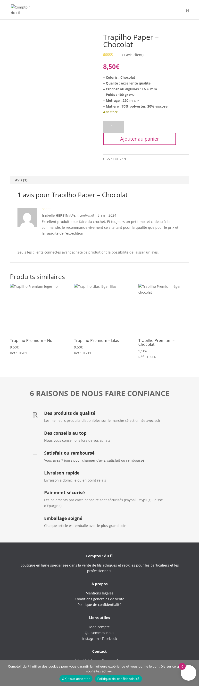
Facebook (109, 638)
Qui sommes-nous (99, 632)
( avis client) (132, 54)
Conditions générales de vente (99, 599)
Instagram (90, 638)
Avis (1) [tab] (21, 180)
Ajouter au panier (139, 139)
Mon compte (99, 627)
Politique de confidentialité (118, 679)
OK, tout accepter (76, 679)
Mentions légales (99, 593)
